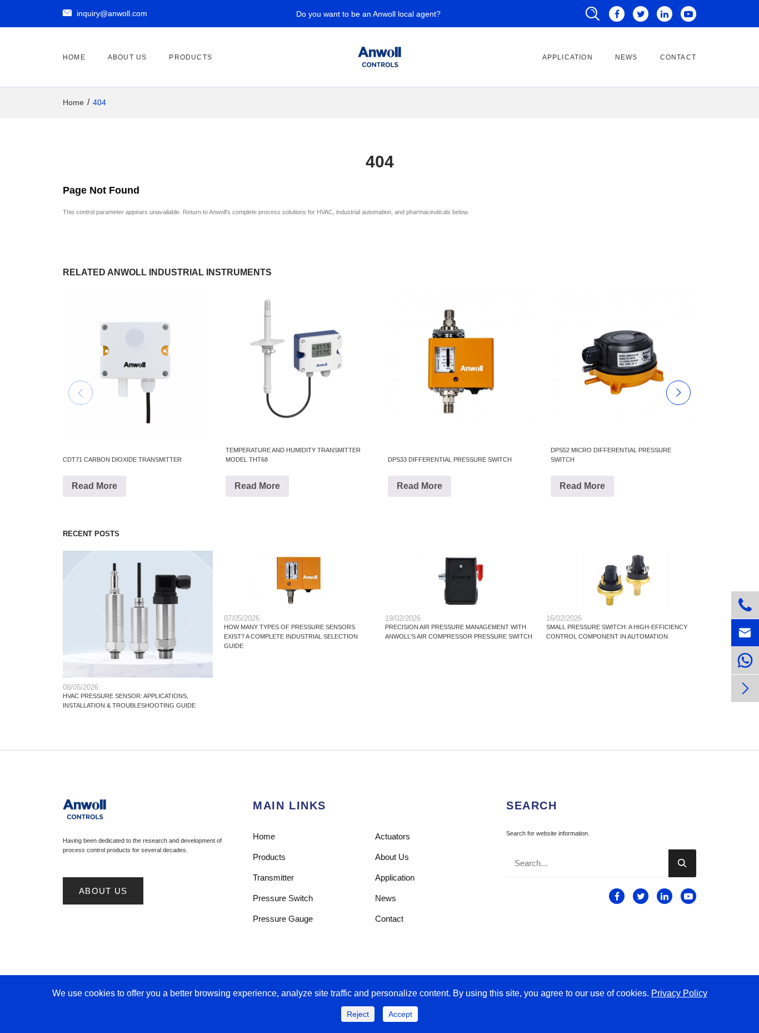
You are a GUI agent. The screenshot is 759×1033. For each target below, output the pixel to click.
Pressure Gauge (283, 918)
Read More (94, 486)
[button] (80, 392)
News (626, 57)
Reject (358, 1014)
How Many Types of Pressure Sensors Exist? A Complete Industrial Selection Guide (291, 636)
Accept (400, 1014)
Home (74, 57)
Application (567, 57)
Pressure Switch (283, 898)
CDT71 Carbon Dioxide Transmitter (122, 459)
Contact (678, 57)
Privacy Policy (679, 993)
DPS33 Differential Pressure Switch (450, 459)
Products (190, 57)
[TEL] (745, 660)
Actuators (392, 836)
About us (103, 891)
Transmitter (273, 877)
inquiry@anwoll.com (105, 13)
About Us (127, 57)
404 (99, 102)
